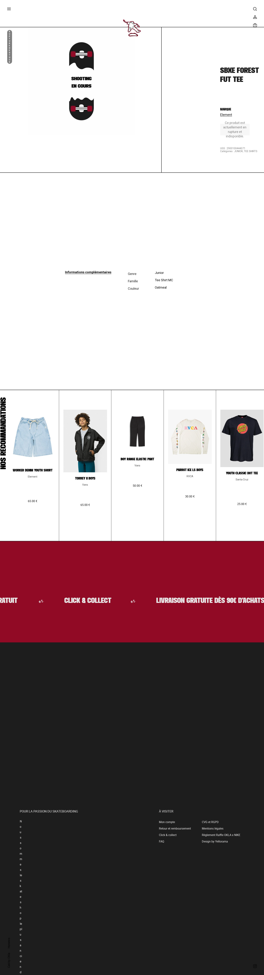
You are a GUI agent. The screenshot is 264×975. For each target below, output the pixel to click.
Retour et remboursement (175, 830)
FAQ (161, 842)
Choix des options (32, 534)
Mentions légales (212, 830)
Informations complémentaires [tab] (88, 272)
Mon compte (167, 823)
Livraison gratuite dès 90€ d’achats (203, 601)
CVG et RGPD (210, 823)
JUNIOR (238, 151)
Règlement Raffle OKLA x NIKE (221, 836)
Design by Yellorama (215, 842)
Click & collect (168, 836)
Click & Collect (79, 601)
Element (226, 115)
